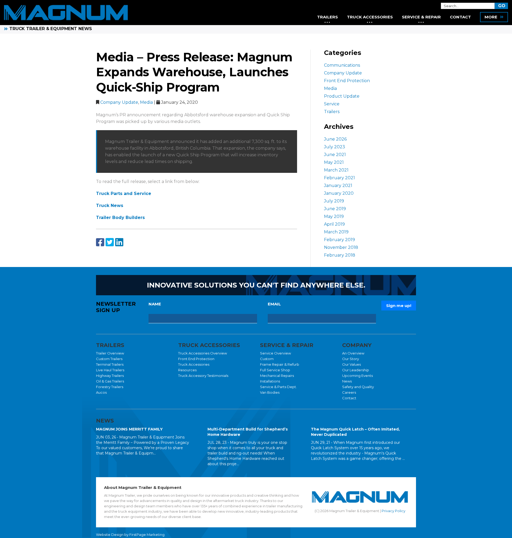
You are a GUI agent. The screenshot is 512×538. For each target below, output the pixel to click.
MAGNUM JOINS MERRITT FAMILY (129, 429)
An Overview (353, 353)
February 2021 (339, 177)
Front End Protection (347, 80)
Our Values (351, 364)
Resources (187, 370)
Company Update (119, 102)
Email (274, 303)
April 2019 (334, 224)
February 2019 (339, 239)
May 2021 (334, 162)
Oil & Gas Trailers (110, 381)
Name (155, 303)
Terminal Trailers (109, 364)
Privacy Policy (393, 511)
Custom (267, 359)
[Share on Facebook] (100, 242)
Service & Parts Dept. (278, 387)
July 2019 (334, 201)
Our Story (350, 359)
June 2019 (335, 208)
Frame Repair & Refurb (279, 364)
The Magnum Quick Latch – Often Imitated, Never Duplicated (355, 432)
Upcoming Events (357, 375)
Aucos (101, 392)
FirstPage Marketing (147, 534)
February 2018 (339, 255)
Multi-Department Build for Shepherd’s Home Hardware (247, 432)
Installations (270, 381)
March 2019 (336, 231)
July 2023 (334, 146)
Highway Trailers (110, 375)
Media (146, 102)
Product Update (341, 96)
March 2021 (336, 170)
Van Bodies (269, 392)
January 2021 (338, 185)
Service (331, 103)
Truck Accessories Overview (202, 353)
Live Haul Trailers (110, 370)
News (347, 381)
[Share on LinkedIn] (119, 242)
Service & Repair (421, 16)
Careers (349, 392)
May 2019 (334, 216)
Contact (349, 398)
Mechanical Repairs (277, 375)
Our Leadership (355, 370)
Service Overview (275, 353)
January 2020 (339, 193)
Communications (342, 65)
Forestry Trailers (109, 387)
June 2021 (335, 154)
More (491, 16)
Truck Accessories (193, 364)
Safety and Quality (358, 387)
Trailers (331, 111)
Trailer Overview (110, 353)
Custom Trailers (109, 359)
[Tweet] (110, 242)
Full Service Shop (275, 370)
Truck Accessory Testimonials (203, 375)
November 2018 (341, 247)
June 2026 (335, 139)
